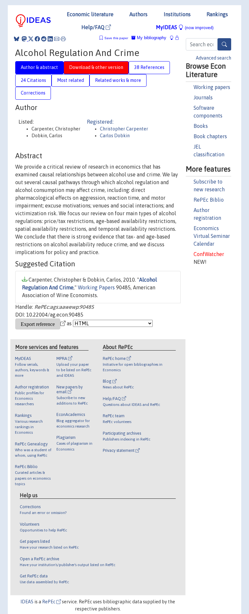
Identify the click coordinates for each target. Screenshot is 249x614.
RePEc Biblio (209, 200)
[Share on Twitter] (30, 39)
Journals (203, 97)
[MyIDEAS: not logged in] (173, 38)
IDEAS (26, 601)
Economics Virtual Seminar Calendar (212, 236)
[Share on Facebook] (37, 39)
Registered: (100, 122)
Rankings (217, 14)
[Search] (224, 44)
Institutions (177, 14)
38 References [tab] (149, 67)
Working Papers (96, 287)
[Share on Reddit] (43, 39)
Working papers (212, 87)
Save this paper (116, 38)
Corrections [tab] (33, 92)
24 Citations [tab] (33, 80)
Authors (138, 14)
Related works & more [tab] (118, 80)
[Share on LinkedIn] (50, 39)
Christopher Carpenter (124, 128)
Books (201, 126)
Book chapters (210, 136)
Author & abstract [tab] (39, 67)
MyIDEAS (185, 27)
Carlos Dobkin (115, 135)
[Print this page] (63, 39)
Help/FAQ (93, 27)
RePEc (49, 601)
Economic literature (90, 14)
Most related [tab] (70, 80)
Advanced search (213, 58)
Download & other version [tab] (96, 67)
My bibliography (151, 37)
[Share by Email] (56, 39)
